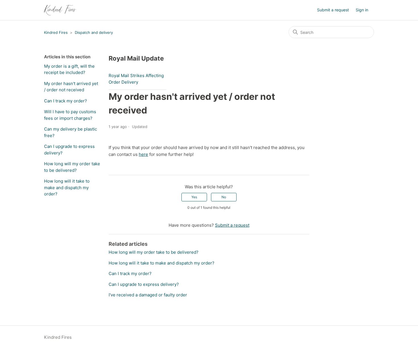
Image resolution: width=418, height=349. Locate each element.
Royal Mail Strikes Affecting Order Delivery (136, 79)
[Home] (60, 10)
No (224, 197)
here (143, 154)
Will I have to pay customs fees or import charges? (70, 115)
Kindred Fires (56, 32)
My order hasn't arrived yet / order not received (71, 87)
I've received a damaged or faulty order (148, 295)
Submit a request (333, 9)
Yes (194, 197)
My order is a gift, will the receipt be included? (69, 69)
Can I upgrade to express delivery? (69, 150)
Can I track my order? (65, 101)
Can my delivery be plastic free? (70, 132)
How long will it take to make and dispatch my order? (67, 187)
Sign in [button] (362, 9)
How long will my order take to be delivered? (72, 167)
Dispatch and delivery (94, 32)
